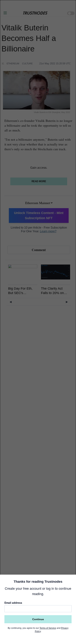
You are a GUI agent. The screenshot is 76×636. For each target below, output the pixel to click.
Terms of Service (47, 628)
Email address (13, 602)
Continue (38, 619)
